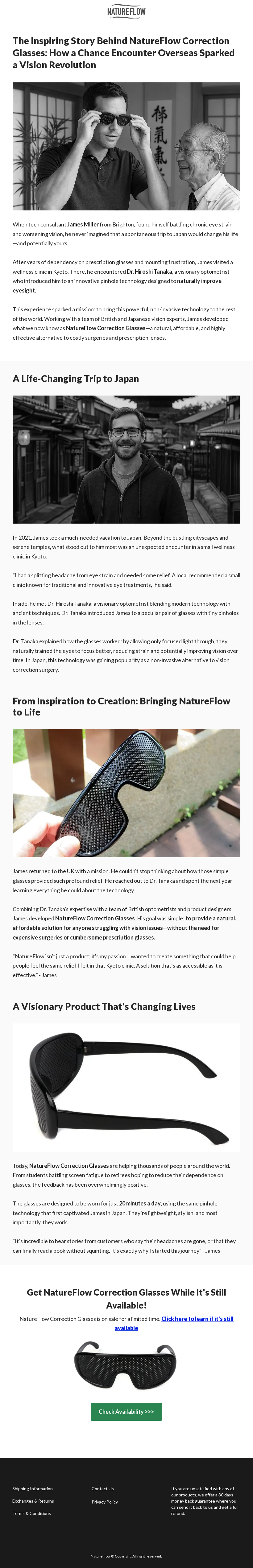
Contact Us (103, 1488)
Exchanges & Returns (33, 1501)
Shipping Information (32, 1488)
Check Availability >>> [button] (126, 1411)
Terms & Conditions (31, 1513)
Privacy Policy (105, 1501)
